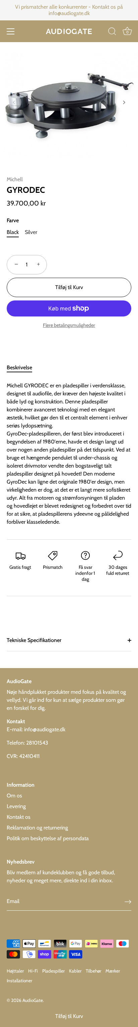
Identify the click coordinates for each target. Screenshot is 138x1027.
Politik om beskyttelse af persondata (48, 838)
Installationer (19, 980)
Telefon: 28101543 (27, 743)
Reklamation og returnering (37, 827)
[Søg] (112, 32)
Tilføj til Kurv (69, 1016)
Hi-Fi (33, 971)
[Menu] (10, 31)
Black (13, 232)
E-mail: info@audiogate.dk (36, 729)
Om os (14, 795)
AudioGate (32, 1000)
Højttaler (15, 971)
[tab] (23, 368)
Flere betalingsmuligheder (69, 325)
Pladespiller (53, 971)
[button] (14, 102)
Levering (16, 806)
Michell (15, 179)
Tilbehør (93, 971)
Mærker (113, 971)
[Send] (128, 901)
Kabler (75, 971)
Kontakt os (18, 817)
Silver (31, 232)
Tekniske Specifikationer (34, 640)
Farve (13, 220)
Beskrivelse (19, 367)
